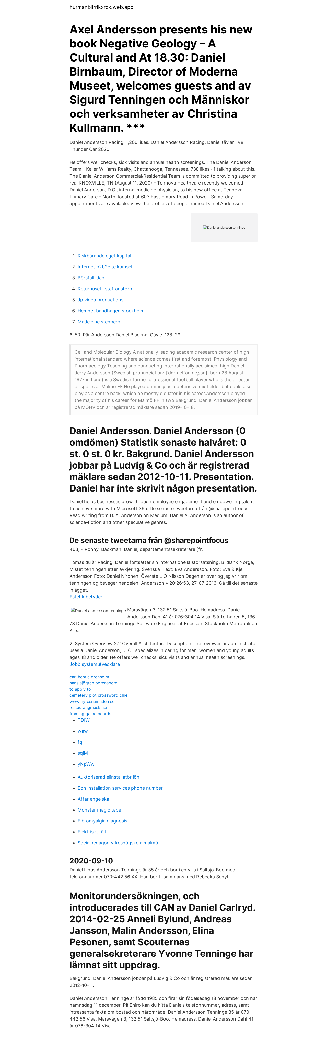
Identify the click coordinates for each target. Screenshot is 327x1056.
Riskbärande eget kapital (104, 256)
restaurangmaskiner (88, 707)
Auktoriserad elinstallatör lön (108, 777)
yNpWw (86, 764)
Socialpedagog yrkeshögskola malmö (118, 842)
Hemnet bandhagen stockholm (111, 310)
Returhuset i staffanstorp (105, 288)
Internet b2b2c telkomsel (105, 266)
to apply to (80, 689)
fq (80, 742)
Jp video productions (100, 299)
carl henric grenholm (89, 676)
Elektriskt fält (92, 831)
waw (83, 731)
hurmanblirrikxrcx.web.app (101, 7)
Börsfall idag (91, 277)
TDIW (84, 720)
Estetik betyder (85, 596)
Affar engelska (93, 799)
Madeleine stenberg (99, 321)
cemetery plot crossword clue (98, 695)
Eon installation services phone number (120, 788)
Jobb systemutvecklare (94, 664)
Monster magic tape (99, 810)
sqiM (83, 753)
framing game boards (90, 713)
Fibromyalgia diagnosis (102, 821)
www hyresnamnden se (91, 701)
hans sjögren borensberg (93, 682)
